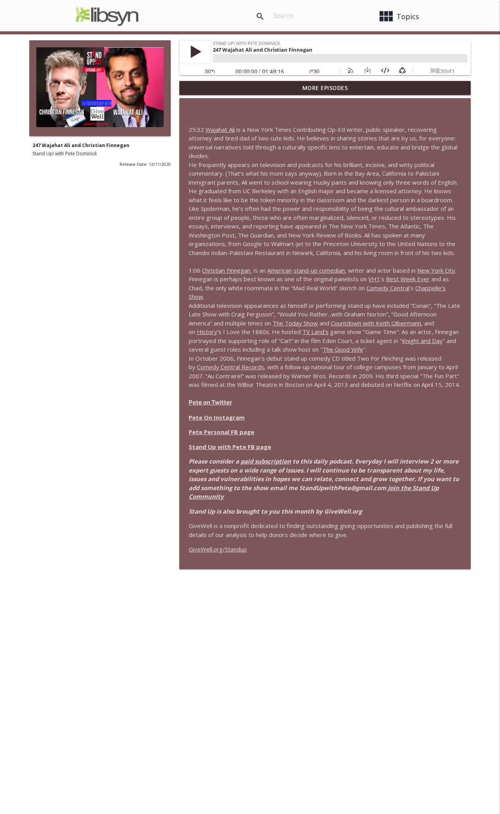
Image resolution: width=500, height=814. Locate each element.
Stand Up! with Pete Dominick (64, 153)
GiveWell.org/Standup (218, 549)
